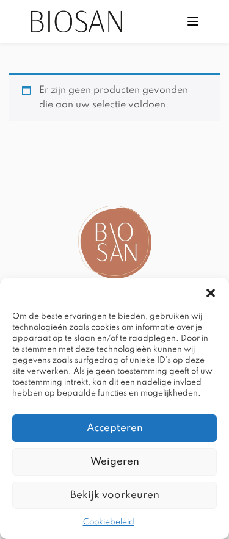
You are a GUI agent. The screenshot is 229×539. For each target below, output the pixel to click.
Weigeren (114, 462)
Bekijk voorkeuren (114, 495)
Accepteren (115, 428)
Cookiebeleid (108, 522)
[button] (211, 293)
